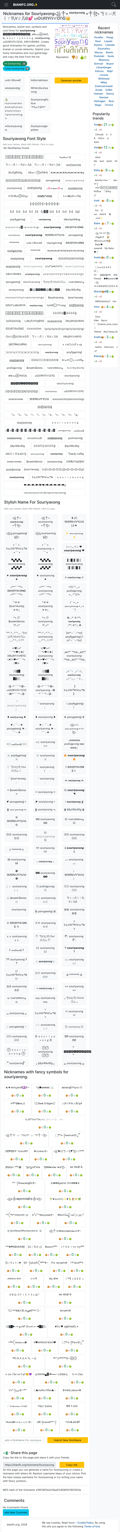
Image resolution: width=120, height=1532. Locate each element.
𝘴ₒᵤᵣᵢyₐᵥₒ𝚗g (65, 156)
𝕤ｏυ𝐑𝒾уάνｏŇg (72, 195)
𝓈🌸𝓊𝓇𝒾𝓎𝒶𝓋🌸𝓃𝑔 (55, 188)
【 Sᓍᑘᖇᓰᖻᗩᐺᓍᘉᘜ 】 (74, 690)
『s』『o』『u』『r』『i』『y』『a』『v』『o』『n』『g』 (45, 414)
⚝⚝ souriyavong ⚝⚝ (45, 899)
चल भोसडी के (76, 1167)
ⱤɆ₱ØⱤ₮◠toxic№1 (16, 1151)
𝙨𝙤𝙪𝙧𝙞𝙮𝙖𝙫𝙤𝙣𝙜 (52, 227)
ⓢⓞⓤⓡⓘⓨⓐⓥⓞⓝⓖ (45, 360)
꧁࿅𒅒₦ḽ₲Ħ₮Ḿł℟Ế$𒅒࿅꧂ (24, 1198)
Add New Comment (16, 1512)
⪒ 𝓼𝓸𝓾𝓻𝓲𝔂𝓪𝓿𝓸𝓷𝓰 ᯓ (16, 809)
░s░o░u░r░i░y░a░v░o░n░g (22, 352)
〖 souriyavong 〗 (45, 768)
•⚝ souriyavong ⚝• (45, 743)
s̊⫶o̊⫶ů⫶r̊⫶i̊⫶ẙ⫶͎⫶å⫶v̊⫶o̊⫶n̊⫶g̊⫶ (65, 313)
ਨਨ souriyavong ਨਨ (45, 849)
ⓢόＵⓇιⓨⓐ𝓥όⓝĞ (17, 336)
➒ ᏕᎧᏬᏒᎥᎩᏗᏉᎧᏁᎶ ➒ (16, 874)
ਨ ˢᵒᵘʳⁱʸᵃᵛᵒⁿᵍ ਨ (16, 849)
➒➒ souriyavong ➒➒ (45, 874)
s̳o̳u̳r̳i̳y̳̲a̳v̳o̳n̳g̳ (17, 360)
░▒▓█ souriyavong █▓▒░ (45, 674)
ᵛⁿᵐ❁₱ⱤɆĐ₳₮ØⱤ (15, 1246)
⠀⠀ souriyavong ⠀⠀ (16, 911)
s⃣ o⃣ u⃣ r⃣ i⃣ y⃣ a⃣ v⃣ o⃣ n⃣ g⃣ (30, 430)
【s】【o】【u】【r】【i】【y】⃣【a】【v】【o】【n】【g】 (45, 211)
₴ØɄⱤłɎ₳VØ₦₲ (74, 227)
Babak (97, 356)
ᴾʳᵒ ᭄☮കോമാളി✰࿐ (24, 1183)
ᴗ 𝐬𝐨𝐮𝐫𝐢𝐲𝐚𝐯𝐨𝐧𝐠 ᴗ (45, 861)
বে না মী (33, 1278)
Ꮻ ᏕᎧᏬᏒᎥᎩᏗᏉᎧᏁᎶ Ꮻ (16, 821)
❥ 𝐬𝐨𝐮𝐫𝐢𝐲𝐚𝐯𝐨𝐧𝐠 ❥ (16, 717)
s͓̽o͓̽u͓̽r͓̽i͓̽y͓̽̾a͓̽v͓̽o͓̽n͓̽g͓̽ (76, 305)
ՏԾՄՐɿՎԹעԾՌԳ (15, 305)
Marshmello (101, 291)
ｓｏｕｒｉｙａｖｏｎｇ (65, 422)
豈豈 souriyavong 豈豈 (74, 911)
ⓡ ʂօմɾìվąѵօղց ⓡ (45, 888)
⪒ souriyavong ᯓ (45, 809)
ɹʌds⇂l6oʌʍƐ (13, 80)
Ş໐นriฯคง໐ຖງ (75, 297)
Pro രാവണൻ (59, 1262)
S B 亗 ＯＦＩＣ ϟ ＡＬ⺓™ (24, 1294)
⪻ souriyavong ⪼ (45, 791)
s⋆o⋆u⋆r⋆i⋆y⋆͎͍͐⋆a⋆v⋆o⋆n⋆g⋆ (22, 227)
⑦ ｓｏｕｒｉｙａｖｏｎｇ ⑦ (16, 1051)
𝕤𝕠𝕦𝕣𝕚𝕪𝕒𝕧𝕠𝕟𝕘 (31, 281)
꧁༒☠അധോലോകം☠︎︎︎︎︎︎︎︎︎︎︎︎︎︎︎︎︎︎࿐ (65, 1230)
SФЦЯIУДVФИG (74, 320)
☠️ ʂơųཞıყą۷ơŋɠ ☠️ (16, 757)
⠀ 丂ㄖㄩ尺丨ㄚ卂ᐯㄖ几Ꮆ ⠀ (74, 899)
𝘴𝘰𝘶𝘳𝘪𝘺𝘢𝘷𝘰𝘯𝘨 (14, 188)
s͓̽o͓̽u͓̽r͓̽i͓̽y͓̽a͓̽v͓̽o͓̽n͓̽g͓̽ (45, 406)
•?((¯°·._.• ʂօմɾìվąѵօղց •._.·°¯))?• (74, 590)
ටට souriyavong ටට (74, 961)
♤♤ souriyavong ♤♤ (45, 1026)
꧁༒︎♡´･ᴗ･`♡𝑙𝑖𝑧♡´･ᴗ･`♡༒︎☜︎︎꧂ (26, 1135)
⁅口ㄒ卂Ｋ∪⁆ (35, 1246)
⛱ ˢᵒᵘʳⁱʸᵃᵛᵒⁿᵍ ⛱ (74, 974)
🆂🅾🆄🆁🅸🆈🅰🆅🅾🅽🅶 (24, 383)
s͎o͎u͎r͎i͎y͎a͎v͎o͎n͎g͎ (73, 164)
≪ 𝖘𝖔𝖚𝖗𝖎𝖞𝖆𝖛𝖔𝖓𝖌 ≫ (74, 780)
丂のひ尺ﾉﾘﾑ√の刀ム (54, 281)
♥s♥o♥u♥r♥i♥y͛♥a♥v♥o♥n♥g (45, 485)
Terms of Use (92, 1526)
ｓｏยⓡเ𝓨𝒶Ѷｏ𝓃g (72, 344)
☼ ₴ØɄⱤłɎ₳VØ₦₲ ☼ (17, 924)
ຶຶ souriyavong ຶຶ (17, 1063)
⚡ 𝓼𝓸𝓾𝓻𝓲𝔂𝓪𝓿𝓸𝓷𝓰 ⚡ (74, 535)
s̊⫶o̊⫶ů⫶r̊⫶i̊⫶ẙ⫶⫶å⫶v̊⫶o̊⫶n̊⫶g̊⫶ (45, 445)
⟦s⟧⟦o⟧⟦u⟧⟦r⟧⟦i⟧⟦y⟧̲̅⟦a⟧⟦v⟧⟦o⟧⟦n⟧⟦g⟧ (63, 469)
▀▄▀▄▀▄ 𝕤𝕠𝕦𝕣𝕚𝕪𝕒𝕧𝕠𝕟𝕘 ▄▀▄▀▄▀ (16, 564)
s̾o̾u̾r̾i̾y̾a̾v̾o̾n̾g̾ (13, 320)
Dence (110, 93)
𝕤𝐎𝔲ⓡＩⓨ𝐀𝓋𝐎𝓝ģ (15, 453)
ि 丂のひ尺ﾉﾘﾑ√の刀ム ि (45, 938)
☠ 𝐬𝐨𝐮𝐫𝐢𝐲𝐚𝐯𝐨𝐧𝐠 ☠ (74, 577)
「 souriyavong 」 (45, 780)
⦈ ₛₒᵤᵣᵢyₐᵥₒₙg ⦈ (16, 949)
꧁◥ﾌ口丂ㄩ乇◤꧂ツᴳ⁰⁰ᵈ (69, 1151)
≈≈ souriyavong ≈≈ (74, 988)
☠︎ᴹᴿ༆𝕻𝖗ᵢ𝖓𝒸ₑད (17, 1103)
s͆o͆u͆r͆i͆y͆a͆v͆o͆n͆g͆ (34, 188)
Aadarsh (99, 257)
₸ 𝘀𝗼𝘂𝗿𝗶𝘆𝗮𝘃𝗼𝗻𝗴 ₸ (74, 949)
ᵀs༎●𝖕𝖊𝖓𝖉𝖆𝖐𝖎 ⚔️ (45, 1087)
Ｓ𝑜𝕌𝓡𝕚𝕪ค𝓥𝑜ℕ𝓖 (75, 367)
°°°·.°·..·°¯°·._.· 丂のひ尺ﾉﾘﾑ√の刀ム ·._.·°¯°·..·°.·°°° (16, 636)
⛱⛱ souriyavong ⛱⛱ (17, 988)
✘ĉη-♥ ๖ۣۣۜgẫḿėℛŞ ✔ (67, 1326)
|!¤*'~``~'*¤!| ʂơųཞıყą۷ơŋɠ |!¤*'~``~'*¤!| (74, 636)
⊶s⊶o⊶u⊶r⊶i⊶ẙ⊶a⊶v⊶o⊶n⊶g (45, 492)
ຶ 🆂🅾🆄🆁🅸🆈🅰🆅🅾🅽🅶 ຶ (75, 1051)
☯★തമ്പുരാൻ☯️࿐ (18, 1087)
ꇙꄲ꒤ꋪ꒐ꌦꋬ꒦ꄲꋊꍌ (34, 328)
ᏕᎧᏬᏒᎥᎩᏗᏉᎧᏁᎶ (54, 235)
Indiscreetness (39, 80)
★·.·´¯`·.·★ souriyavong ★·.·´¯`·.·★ (45, 728)
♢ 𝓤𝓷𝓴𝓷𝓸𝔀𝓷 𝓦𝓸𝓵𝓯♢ (17, 1406)
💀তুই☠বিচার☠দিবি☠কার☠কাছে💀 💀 (24, 1230)
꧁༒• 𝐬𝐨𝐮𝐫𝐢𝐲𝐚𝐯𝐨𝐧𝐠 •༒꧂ (16, 521)
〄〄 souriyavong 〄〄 (16, 1038)
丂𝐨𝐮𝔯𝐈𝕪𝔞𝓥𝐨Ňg (76, 453)
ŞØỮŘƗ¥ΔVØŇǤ (18, 344)
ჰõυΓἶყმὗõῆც (15, 172)
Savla (111, 56)
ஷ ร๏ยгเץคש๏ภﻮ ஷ (16, 999)
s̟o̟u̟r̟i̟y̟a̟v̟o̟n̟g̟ (17, 258)
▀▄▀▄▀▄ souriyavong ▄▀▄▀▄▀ (45, 564)
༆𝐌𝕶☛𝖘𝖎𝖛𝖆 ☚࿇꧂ (54, 1167)
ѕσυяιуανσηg (12, 88)
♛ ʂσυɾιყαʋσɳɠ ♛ (74, 717)
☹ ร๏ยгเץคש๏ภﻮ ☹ (74, 821)
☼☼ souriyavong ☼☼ (45, 924)
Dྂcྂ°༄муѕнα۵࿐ (43, 1214)
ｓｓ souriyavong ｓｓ (16, 938)
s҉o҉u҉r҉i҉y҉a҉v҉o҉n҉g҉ (55, 438)
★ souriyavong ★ (45, 577)
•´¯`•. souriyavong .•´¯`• (45, 548)
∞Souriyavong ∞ (13, 128)
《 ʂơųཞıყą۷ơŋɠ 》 (74, 705)
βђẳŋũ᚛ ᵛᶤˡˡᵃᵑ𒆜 (13, 1167)
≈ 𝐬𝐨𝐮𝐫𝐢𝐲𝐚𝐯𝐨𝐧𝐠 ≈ (45, 988)
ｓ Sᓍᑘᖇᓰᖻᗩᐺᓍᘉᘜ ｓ (74, 924)
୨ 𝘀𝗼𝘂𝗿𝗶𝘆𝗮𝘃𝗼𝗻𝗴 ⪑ (74, 801)
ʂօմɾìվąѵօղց (14, 367)
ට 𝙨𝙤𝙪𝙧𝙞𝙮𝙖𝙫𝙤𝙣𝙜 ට (45, 961)
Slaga (98, 104)
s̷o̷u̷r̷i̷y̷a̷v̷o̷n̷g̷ (14, 438)
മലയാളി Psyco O (72, 1087)
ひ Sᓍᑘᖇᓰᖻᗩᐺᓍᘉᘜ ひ (16, 974)
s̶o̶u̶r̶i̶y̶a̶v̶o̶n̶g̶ (17, 477)
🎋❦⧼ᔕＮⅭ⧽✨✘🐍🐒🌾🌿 (65, 1198)
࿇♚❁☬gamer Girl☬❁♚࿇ (65, 1183)
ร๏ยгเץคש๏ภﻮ (76, 281)
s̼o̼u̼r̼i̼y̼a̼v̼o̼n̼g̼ (54, 320)
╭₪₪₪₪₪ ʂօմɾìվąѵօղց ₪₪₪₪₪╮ (74, 744)
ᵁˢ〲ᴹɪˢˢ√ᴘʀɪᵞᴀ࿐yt (17, 1214)
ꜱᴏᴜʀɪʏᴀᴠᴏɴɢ (14, 461)
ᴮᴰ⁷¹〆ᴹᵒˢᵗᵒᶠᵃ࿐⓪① (65, 1358)
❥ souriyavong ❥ (45, 717)
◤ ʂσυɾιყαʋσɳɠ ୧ (16, 801)
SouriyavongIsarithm (39, 128)
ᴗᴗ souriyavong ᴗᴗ (74, 861)
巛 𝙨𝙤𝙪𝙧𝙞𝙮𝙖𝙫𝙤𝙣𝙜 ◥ (74, 791)
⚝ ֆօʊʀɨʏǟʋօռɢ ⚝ (16, 899)
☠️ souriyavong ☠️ (45, 757)
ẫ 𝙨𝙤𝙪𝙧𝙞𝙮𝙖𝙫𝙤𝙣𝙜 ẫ (74, 849)
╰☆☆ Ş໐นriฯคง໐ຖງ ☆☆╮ (16, 606)
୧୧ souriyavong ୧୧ (74, 1013)
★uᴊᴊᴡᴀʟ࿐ (41, 1151)
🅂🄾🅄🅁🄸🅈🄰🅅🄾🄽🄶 (24, 156)
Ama (96, 306)
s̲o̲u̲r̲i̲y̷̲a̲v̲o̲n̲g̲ (75, 188)
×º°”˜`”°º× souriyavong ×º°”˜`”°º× (45, 590)
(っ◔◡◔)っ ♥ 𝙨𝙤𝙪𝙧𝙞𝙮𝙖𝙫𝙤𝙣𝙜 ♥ (74, 548)
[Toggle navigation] (114, 4)
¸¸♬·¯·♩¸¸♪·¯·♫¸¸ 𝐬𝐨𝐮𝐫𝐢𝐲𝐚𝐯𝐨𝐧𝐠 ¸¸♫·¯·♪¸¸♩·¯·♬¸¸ (74, 674)
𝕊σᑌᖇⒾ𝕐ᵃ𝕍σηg (56, 305)
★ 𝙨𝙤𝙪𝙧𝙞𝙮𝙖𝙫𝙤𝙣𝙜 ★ (16, 577)
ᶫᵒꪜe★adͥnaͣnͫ (72, 1422)
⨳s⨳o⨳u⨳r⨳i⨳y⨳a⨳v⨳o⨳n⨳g (67, 172)
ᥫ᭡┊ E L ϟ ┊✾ (13, 1262)
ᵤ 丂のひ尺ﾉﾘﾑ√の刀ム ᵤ (74, 999)
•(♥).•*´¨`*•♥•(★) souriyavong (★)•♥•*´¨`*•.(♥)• (45, 656)
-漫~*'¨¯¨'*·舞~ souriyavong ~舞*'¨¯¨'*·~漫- (45, 690)
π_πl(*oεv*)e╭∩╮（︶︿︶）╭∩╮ (45, 1119)
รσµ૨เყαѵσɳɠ (54, 242)
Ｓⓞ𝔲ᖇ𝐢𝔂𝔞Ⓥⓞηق (18, 195)
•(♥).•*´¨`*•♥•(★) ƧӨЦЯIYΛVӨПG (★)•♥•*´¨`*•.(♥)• (16, 656)
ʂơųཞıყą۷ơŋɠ (17, 219)
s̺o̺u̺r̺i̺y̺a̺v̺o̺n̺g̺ (13, 266)
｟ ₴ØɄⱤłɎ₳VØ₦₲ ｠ (74, 768)
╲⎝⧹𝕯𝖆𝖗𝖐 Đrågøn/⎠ (44, 1103)
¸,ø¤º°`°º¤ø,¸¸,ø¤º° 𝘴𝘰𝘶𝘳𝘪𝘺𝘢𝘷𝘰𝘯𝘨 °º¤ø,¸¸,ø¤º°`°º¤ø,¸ (75, 655)
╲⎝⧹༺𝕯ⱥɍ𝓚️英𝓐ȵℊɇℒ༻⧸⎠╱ (24, 1310)
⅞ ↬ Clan (77, 1374)
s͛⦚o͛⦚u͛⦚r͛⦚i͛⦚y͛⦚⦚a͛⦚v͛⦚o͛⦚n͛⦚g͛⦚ (71, 258)
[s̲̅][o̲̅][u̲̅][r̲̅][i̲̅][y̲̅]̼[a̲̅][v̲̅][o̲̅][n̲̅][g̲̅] (23, 180)
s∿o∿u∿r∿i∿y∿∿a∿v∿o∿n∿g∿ (24, 297)
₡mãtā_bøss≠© (72, 1390)
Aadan (98, 124)
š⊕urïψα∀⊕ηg (72, 219)
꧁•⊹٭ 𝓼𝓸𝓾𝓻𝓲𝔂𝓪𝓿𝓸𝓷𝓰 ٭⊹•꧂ (74, 728)
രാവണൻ (65, 1310)
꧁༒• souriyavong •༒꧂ (45, 521)
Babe (97, 223)
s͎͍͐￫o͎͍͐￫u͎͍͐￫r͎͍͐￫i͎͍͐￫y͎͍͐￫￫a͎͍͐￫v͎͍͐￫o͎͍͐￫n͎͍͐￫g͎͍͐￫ (45, 203)
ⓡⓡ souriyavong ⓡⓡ (74, 888)
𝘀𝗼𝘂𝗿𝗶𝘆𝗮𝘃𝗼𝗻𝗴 (43, 258)
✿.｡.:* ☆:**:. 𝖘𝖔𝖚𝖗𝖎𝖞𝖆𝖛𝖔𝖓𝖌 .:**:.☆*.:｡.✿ (74, 621)
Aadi (96, 200)
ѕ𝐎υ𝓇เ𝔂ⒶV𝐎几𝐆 (17, 375)
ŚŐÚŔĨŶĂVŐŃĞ (14, 328)
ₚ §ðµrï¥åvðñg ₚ (45, 1063)
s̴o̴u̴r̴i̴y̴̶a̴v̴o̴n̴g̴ (32, 274)
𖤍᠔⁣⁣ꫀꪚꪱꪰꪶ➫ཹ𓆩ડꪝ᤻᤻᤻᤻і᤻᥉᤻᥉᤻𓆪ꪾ (71, 1214)
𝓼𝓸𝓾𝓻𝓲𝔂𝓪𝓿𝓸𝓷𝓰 (44, 344)
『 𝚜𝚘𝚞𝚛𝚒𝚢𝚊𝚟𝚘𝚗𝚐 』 (16, 705)
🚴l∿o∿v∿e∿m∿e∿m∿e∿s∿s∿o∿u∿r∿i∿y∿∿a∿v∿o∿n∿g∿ (13, 109)
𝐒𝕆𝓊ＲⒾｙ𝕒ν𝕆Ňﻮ (72, 360)
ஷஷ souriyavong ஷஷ (45, 999)
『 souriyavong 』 (45, 705)
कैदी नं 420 (72, 1406)
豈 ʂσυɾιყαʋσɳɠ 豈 (45, 911)
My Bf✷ (53, 1278)
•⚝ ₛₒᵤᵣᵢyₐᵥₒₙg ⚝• (16, 743)
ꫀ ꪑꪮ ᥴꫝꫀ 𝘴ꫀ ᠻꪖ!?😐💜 (18, 1374)
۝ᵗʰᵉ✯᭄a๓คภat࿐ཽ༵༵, (67, 1135)
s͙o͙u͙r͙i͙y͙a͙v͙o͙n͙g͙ (24, 422)
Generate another (71, 80)
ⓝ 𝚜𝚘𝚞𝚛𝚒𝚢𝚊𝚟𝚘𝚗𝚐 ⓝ (45, 836)
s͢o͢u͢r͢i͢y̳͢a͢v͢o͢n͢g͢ (14, 250)
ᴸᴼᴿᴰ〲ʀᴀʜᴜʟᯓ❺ (17, 1342)
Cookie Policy (85, 1522)
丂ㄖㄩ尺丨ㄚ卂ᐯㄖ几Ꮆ (18, 164)
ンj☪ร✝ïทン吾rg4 (72, 1103)
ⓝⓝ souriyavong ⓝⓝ (74, 836)
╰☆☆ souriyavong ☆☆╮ (45, 606)
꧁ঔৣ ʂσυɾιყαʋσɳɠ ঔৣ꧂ (16, 535)
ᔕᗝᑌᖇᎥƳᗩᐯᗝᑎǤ (45, 375)
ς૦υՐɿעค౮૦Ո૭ (53, 266)
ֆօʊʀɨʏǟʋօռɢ (34, 367)
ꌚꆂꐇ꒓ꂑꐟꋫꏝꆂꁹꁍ (13, 274)
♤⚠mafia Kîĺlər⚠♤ (44, 1390)
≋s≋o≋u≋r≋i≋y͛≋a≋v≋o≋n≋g (65, 250)
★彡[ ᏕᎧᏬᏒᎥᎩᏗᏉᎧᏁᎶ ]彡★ (74, 521)
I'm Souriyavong (14, 63)
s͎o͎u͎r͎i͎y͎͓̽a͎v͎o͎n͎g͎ (13, 469)
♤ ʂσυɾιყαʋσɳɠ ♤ (16, 1026)
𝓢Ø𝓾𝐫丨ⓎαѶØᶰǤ (38, 172)
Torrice (109, 104)
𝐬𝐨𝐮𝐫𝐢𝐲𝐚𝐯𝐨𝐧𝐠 (36, 305)
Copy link (72, 1464)
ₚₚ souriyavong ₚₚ (74, 1063)
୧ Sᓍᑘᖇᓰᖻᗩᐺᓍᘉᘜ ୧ (45, 1013)
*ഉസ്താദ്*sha (32, 1167)
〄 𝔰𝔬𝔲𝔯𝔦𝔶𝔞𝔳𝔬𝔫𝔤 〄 (74, 1026)
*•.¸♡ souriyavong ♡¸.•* (45, 621)
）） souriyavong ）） (16, 888)
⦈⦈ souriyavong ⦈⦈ (45, 949)
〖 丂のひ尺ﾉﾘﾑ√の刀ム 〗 (16, 768)
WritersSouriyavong (39, 89)
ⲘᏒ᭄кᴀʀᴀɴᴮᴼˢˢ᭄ (46, 1422)
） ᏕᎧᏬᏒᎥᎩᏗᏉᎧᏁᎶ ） (74, 874)
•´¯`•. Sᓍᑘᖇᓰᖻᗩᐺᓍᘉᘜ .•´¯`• (16, 548)
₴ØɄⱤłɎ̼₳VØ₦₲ (75, 242)
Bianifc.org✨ (25, 5)
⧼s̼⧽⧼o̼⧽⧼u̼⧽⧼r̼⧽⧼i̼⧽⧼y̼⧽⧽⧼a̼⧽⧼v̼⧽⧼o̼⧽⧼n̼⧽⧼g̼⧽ (64, 328)
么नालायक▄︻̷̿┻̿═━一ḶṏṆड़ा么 (51, 1374)
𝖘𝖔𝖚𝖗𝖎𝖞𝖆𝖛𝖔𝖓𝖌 (45, 219)
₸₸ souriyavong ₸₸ (16, 961)
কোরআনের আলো (14, 1278)
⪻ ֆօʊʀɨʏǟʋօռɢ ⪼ (16, 791)
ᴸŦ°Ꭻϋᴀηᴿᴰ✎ (76, 1262)
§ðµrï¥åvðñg (73, 289)
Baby (97, 170)
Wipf (110, 71)
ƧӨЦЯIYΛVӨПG (72, 336)
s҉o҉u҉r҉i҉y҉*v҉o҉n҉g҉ (45, 195)
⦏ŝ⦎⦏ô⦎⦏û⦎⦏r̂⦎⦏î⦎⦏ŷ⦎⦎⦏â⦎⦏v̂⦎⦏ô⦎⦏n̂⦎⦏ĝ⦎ (21, 391)
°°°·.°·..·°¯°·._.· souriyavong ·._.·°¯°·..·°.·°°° (45, 636)
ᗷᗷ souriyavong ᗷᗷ (74, 1038)
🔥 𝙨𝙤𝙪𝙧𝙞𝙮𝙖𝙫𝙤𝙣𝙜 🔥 (74, 757)
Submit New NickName (67, 1440)
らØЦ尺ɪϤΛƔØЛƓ (34, 320)
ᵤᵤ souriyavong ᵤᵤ (17, 1013)
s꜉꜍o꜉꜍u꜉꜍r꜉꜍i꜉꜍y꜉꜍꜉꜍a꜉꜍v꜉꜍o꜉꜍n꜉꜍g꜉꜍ (63, 274)
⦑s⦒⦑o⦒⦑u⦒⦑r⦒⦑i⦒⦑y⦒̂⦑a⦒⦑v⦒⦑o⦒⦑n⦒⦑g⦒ (68, 399)
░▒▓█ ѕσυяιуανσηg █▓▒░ (16, 674)
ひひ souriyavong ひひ (45, 974)
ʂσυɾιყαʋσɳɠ (53, 180)
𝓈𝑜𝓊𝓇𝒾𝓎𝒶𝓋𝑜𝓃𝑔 (64, 430)
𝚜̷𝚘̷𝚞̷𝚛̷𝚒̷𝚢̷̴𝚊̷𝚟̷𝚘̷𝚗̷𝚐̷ (74, 180)
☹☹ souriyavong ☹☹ (16, 836)
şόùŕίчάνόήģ (75, 438)
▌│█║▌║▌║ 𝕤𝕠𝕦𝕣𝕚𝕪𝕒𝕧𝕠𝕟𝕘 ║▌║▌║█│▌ (74, 564)
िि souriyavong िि (74, 938)
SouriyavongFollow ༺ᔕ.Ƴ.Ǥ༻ (39, 103)
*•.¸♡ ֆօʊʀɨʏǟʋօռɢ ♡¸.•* (16, 621)
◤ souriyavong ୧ (45, 801)
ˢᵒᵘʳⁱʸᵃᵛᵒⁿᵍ (14, 242)
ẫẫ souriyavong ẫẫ (17, 861)
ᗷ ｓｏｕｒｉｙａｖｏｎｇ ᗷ (45, 1038)
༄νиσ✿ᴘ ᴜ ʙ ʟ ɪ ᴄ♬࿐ (18, 1422)
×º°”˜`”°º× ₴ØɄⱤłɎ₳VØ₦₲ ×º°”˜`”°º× (16, 590)
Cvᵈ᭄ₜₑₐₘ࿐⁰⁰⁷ (18, 1390)
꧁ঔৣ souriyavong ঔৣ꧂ (45, 535)
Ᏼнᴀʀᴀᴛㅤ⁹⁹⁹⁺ (51, 1246)
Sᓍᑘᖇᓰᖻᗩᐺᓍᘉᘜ (42, 477)
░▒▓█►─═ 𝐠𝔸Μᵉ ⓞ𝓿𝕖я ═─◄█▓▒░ (25, 1326)
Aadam (98, 147)
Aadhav (98, 337)
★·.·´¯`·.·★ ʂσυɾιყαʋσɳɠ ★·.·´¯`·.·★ (16, 728)
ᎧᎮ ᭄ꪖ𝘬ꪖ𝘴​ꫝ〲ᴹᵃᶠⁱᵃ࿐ (36, 1262)
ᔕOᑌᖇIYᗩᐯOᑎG (74, 391)
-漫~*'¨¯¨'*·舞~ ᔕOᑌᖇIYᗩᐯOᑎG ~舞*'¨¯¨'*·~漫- (16, 690)
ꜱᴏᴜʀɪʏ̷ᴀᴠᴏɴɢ (15, 399)
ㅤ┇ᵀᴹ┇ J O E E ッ (74, 1278)
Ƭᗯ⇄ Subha (45, 1406)
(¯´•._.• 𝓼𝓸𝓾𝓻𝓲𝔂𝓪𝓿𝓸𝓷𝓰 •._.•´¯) (74, 606)
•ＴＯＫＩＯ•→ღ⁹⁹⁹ (72, 1246)
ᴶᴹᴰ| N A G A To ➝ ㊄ (24, 1358)
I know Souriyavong (16, 68)
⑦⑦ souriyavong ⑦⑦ (45, 1051)
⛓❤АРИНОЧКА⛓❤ (45, 1342)
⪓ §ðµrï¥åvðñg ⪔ (74, 809)
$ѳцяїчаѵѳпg (56, 297)
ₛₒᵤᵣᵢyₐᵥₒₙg (79, 430)
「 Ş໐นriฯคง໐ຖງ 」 (16, 780)
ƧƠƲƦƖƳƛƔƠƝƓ (75, 461)
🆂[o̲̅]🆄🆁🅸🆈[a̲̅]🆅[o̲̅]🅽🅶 (45, 289)
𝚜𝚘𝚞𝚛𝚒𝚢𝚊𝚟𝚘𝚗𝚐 (32, 266)
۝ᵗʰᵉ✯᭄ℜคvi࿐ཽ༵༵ (72, 1342)
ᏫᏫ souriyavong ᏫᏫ (45, 821)
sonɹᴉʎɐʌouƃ (34, 438)
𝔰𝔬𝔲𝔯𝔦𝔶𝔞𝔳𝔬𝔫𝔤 (14, 235)
